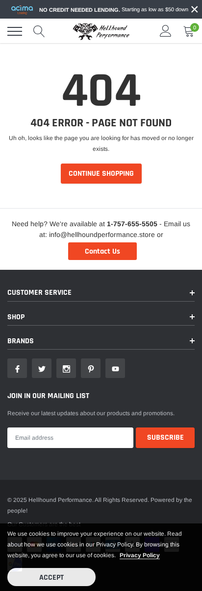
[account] (166, 31)
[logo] (101, 31)
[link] (17, 368)
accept (51, 577)
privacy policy (140, 555)
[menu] (14, 31)
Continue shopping (101, 173)
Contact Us (102, 251)
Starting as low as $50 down (113, 9)
